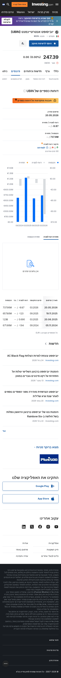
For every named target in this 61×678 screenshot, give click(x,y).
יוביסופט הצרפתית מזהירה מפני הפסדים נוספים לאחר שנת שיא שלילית (31, 394)
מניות (55, 12)
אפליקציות (53, 543)
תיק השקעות (52, 549)
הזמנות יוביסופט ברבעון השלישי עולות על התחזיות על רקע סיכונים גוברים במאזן (35, 373)
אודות (25, 543)
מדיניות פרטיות (52, 650)
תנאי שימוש (53, 640)
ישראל (31, 12)
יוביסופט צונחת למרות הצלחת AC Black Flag (32, 355)
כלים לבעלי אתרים (49, 556)
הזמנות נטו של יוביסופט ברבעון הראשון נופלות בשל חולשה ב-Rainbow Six (32, 414)
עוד (4, 431)
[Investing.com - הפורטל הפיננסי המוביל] (42, 4)
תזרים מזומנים (16, 79)
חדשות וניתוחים (33, 71)
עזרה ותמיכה (22, 556)
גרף (47, 71)
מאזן (27, 79)
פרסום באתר (22, 549)
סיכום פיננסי (53, 79)
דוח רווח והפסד (39, 79)
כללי (55, 71)
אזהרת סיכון (53, 660)
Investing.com (52, 360)
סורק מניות (43, 12)
